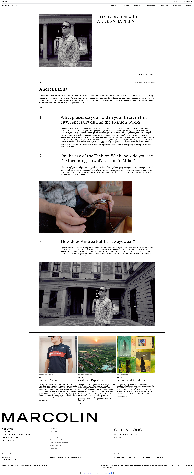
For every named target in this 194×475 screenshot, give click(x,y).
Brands (6, 432)
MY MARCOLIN (188, 1)
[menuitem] (114, 5)
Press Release (11, 438)
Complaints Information (57, 439)
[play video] (97, 294)
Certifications (54, 428)
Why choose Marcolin (16, 435)
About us (7, 429)
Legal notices (54, 431)
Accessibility (53, 448)
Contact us (177, 1)
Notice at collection (87, 473)
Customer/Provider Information (59, 442)
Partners (8, 441)
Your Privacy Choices (102, 473)
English (4, 1)
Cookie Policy (54, 437)
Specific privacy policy (56, 445)
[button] (189, 5)
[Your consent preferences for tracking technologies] (191, 472)
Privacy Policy (54, 434)
